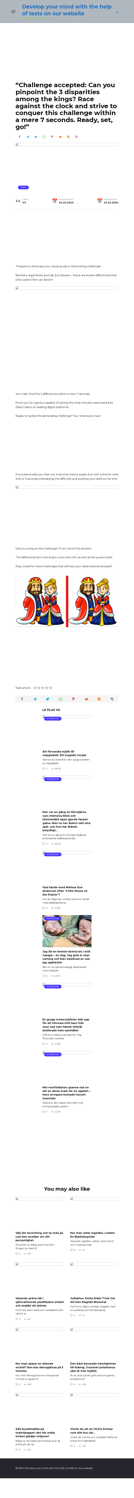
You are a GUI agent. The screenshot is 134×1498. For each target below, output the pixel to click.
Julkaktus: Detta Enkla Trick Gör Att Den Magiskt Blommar (92, 1300)
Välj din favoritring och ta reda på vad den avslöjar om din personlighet (39, 1236)
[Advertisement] (67, 55)
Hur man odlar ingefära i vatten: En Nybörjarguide (92, 1234)
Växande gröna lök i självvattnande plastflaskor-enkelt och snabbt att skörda (40, 1302)
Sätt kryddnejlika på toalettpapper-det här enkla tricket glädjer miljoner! (35, 1432)
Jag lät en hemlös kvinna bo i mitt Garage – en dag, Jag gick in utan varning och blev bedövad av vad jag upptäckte (66, 957)
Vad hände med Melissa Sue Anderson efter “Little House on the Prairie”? (65, 891)
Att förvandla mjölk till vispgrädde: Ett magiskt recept (64, 753)
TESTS (23, 187)
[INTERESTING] (67, 745)
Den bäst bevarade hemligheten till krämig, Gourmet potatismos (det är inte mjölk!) (93, 1367)
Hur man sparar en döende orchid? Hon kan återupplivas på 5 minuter (39, 1367)
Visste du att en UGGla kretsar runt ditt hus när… (91, 1430)
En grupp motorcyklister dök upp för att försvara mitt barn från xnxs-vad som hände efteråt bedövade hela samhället (65, 1025)
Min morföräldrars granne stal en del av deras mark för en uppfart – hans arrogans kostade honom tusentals (66, 1093)
